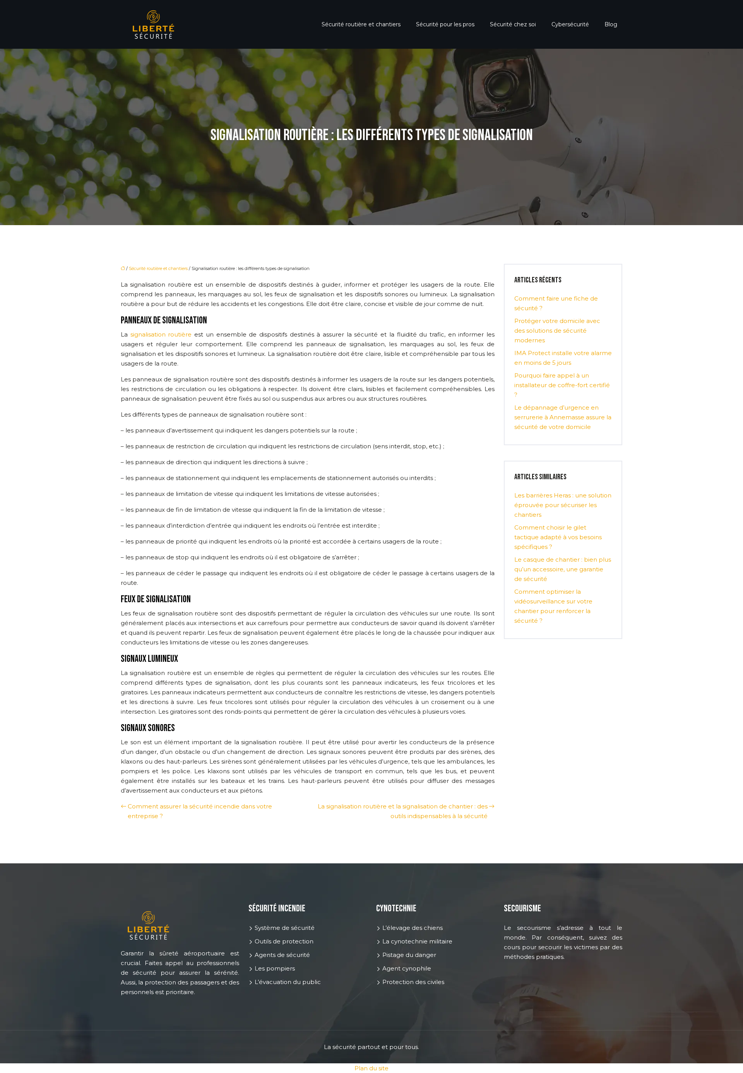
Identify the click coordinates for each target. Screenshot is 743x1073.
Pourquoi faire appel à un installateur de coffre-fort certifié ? (562, 385)
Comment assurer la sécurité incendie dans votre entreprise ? (200, 811)
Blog (610, 24)
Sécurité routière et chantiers (361, 24)
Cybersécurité (570, 24)
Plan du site (371, 1068)
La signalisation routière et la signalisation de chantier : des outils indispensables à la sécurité (403, 811)
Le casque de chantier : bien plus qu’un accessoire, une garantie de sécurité (562, 569)
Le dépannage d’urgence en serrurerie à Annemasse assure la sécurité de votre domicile (562, 417)
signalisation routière (161, 334)
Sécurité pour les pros (445, 24)
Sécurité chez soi (513, 24)
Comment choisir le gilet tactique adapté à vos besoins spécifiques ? (558, 537)
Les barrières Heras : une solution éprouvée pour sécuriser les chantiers (562, 505)
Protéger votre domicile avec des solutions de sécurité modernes (557, 330)
